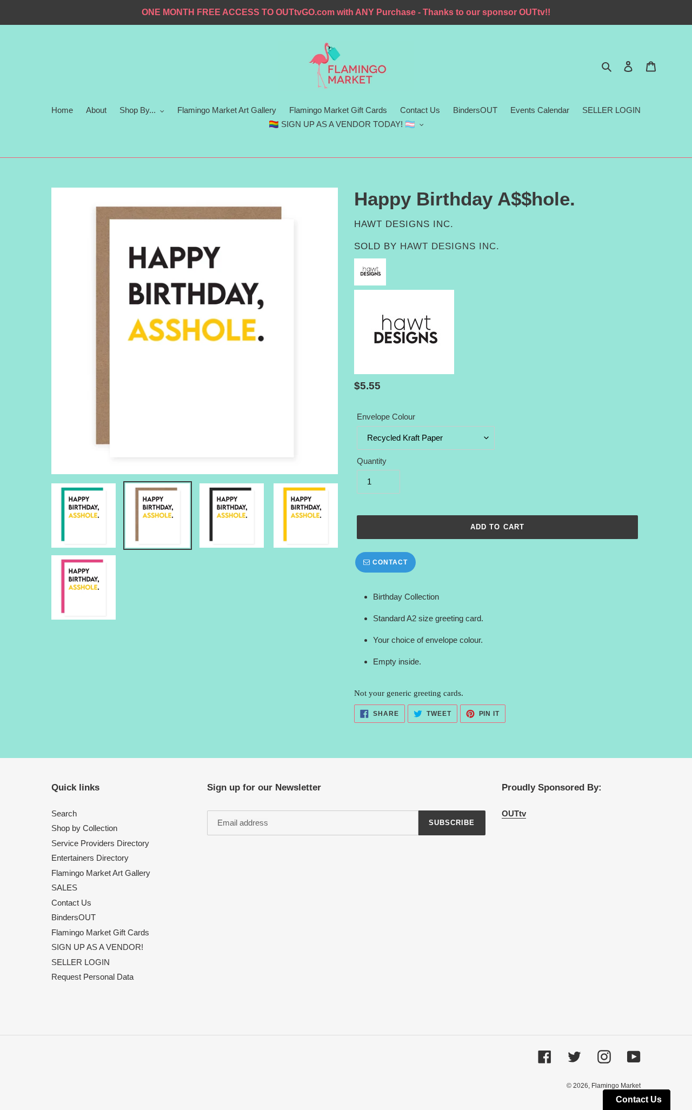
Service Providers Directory (100, 843)
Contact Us (71, 902)
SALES (64, 887)
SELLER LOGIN (80, 962)
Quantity (372, 461)
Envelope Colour (386, 416)
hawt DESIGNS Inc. (450, 246)
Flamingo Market (616, 1085)
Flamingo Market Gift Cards (100, 932)
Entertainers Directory (90, 857)
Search (64, 813)
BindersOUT (73, 917)
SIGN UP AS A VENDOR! (97, 947)
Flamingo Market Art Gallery (100, 873)
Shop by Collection (84, 828)
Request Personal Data (92, 976)
